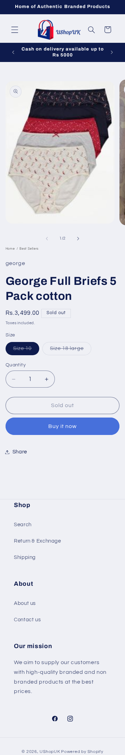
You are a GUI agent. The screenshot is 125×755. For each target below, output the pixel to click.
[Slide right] (78, 238)
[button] (15, 30)
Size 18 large (70, 350)
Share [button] (19, 451)
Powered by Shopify (82, 752)
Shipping (25, 557)
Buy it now (62, 426)
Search (23, 524)
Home (10, 248)
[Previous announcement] (13, 52)
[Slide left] (47, 238)
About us (25, 603)
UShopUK (50, 752)
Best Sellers (29, 248)
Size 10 (26, 350)
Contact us (27, 619)
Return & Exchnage (37, 541)
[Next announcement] (111, 52)
